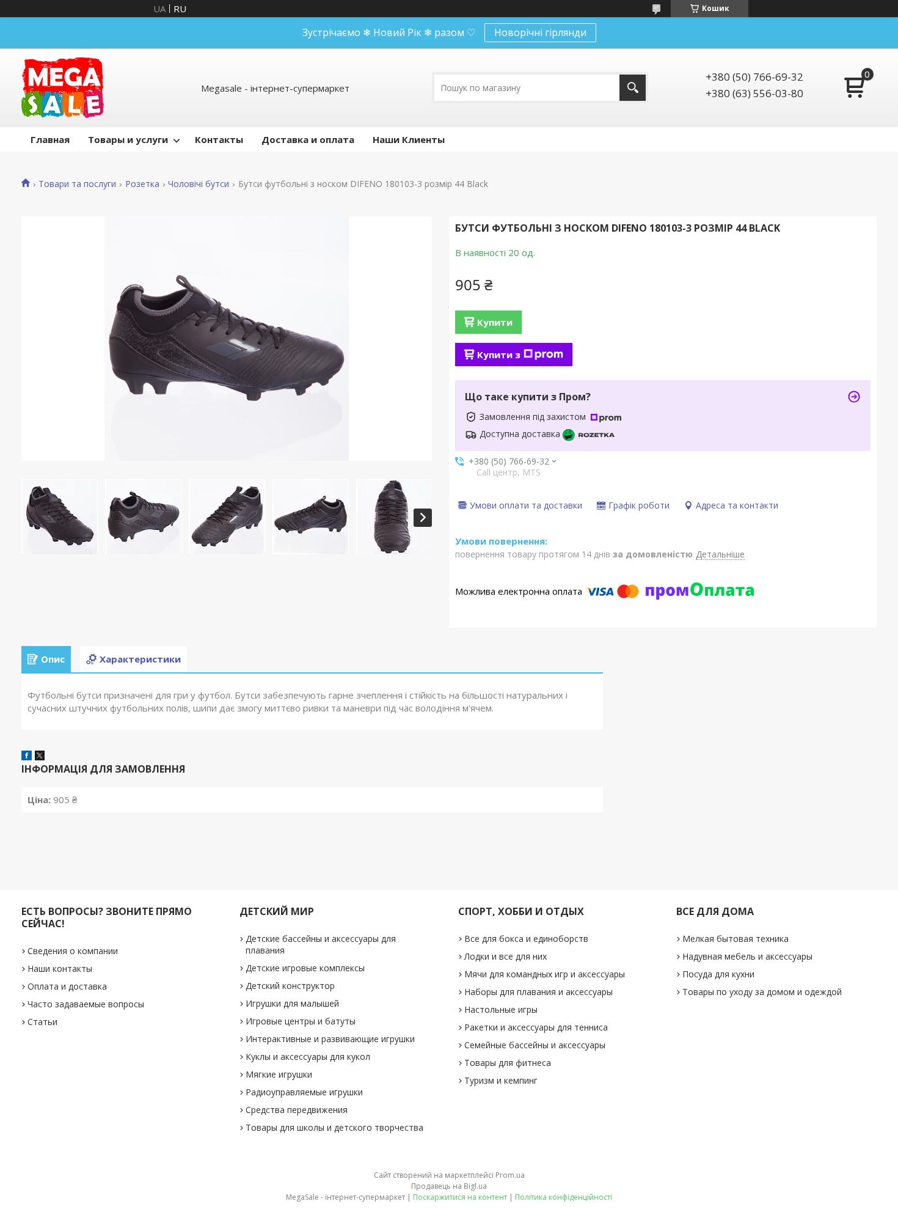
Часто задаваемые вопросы (85, 1004)
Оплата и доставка (67, 986)
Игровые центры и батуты (301, 1021)
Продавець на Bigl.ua (449, 1186)
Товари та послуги (77, 183)
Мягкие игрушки (279, 1074)
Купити (495, 322)
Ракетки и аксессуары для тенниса (536, 1027)
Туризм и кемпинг (501, 1080)
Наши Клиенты (409, 139)
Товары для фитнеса (507, 1062)
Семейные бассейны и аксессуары (534, 1045)
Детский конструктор (290, 985)
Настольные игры (501, 1009)
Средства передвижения (297, 1109)
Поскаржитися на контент (460, 1197)
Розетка (142, 183)
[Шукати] (632, 88)
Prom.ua (510, 1175)
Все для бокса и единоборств (526, 938)
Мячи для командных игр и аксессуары (544, 974)
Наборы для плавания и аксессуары (538, 992)
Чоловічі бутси (198, 183)
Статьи (42, 1021)
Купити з (498, 354)
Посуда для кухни (718, 974)
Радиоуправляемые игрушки (304, 1092)
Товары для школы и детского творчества (334, 1127)
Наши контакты (59, 968)
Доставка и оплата (307, 139)
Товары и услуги (128, 139)
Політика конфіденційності (563, 1197)
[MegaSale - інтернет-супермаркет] (62, 87)
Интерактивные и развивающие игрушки (330, 1039)
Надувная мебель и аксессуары (747, 956)
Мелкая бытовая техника (735, 938)
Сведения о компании (72, 951)
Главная (50, 139)
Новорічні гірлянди (540, 32)
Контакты (219, 139)
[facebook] (26, 757)
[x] (40, 757)
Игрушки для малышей (292, 1003)
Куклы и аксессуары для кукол (308, 1056)
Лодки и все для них (505, 956)
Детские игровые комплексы (305, 968)
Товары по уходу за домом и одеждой (762, 992)
